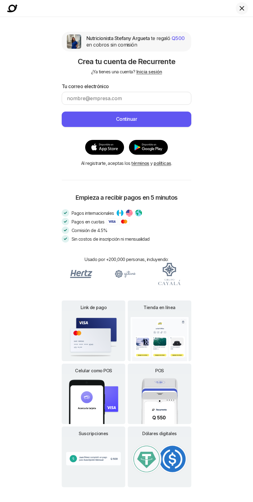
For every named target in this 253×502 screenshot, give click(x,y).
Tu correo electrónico (85, 86)
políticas (162, 163)
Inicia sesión (149, 71)
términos (140, 163)
